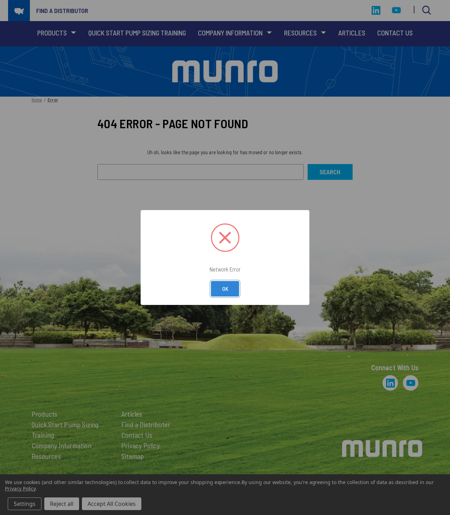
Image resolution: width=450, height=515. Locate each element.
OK (225, 288)
